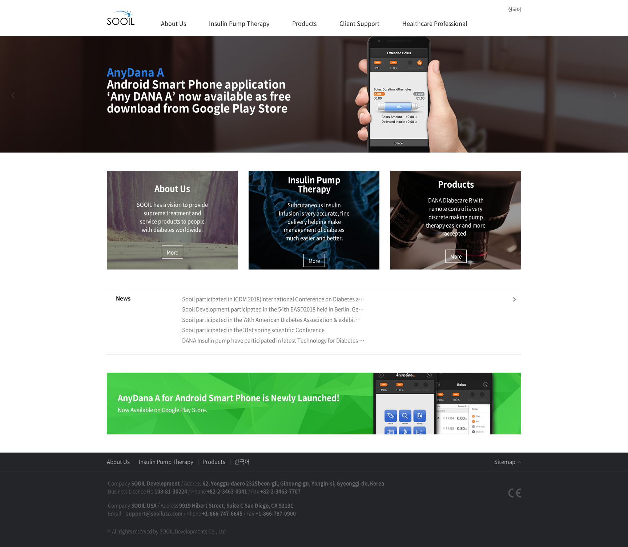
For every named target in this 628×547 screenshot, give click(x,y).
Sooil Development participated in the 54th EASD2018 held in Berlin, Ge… (273, 309)
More (172, 252)
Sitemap (505, 462)
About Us (173, 23)
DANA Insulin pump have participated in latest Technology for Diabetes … (273, 340)
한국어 (514, 9)
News (123, 298)
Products (304, 23)
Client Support (359, 23)
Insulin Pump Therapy (239, 23)
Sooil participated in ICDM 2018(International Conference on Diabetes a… (273, 299)
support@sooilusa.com (154, 513)
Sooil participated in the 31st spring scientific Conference (253, 330)
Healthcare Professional (434, 23)
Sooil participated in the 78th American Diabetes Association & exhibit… (271, 320)
